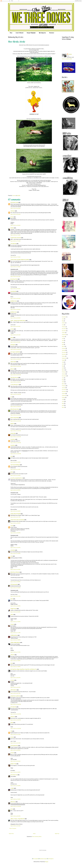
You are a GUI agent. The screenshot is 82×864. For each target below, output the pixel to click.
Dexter (12, 216)
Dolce (12, 337)
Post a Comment (12, 828)
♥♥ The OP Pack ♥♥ (15, 384)
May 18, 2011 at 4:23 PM (15, 569)
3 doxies (70, 54)
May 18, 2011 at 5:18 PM (15, 587)
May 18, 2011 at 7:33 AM (15, 257)
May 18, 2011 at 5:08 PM (15, 581)
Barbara (12, 423)
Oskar (12, 614)
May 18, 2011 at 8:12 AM (15, 276)
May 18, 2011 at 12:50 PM (16, 442)
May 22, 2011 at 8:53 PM (15, 816)
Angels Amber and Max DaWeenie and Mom (20, 259)
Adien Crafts (13, 361)
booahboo (13, 439)
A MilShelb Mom (14, 635)
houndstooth (13, 291)
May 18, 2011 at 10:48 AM (16, 382)
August (63, 336)
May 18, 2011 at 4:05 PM (15, 547)
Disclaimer (51, 32)
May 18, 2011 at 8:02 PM (15, 677)
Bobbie (12, 227)
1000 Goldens (13, 689)
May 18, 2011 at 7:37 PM (15, 652)
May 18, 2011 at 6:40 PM (15, 611)
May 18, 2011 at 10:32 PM (16, 714)
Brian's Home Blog (15, 417)
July (63, 338)
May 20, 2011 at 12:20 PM (16, 806)
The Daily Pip (13, 243)
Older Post (57, 833)
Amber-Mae (13, 433)
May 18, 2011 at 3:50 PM (15, 523)
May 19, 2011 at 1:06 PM (15, 772)
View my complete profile (67, 58)
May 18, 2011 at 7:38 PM (15, 660)
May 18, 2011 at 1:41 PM (15, 469)
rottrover (12, 654)
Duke (12, 598)
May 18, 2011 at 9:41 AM (15, 334)
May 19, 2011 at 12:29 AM (16, 728)
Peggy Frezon (14, 608)
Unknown (13, 210)
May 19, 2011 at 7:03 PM (15, 799)
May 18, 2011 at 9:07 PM (15, 693)
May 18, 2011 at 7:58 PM (15, 666)
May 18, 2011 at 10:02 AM (16, 349)
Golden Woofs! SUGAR (15, 513)
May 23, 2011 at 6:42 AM (15, 825)
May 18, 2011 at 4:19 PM (15, 553)
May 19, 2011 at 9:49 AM (15, 761)
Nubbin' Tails (13, 763)
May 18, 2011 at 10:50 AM (16, 394)
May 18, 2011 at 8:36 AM (15, 309)
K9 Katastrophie (14, 584)
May (63, 320)
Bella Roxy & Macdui (15, 572)
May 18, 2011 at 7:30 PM (15, 639)
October (63, 322)
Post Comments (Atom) (36, 836)
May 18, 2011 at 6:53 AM (15, 208)
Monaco (12, 368)
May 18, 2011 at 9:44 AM (15, 342)
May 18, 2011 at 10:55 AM (16, 406)
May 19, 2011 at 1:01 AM (15, 734)
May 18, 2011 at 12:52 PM (16, 453)
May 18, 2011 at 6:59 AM (15, 225)
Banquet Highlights (31, 32)
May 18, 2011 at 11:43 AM (16, 430)
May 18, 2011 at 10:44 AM (16, 374)
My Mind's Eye (14, 301)
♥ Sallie (12, 788)
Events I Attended (19, 32)
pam (11, 456)
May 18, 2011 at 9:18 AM (15, 326)
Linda (12, 525)
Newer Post (11, 833)
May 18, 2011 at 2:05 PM (15, 490)
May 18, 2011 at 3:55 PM (15, 532)
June (63, 318)
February (63, 326)
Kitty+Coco (13, 801)
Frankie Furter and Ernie (16, 237)
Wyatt (12, 722)
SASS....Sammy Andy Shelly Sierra (18, 320)
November (64, 316)
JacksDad (13, 550)
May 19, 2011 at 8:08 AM (15, 750)
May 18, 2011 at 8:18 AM (15, 288)
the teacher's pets (14, 202)
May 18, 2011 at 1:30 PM (15, 462)
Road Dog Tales (14, 279)
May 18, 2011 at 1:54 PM (15, 475)
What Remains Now (15, 409)
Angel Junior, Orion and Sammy (17, 519)
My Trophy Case (42, 32)
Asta (12, 556)
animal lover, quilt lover (15, 695)
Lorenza (12, 680)
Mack (12, 472)
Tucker (12, 737)
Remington (13, 344)
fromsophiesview (14, 745)
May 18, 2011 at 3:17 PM (15, 517)
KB (11, 731)
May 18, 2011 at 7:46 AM (15, 266)
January (63, 350)
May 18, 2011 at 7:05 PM (15, 621)
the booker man (14, 774)
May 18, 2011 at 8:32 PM (15, 687)
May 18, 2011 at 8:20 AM (15, 298)
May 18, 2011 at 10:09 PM (16, 704)
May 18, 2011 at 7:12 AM (15, 235)
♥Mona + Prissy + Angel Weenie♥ (17, 818)
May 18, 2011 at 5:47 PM (15, 596)
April (63, 344)
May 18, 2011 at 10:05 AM (16, 359)
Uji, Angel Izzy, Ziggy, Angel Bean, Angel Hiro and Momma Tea (24, 669)
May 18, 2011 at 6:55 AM (15, 214)
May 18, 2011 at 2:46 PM (15, 511)
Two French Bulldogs (15, 464)
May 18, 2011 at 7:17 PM (15, 632)
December (64, 328)
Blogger (46, 861)
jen (11, 396)
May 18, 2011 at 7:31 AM (15, 241)
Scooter (12, 624)
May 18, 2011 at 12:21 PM (16, 436)
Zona (12, 809)
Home (11, 32)
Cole (12, 663)
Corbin (12, 329)
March (63, 346)
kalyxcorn (13, 716)
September (64, 334)
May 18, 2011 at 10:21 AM (16, 366)
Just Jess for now (14, 377)
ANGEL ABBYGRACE (15, 642)
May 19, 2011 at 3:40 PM (15, 785)
